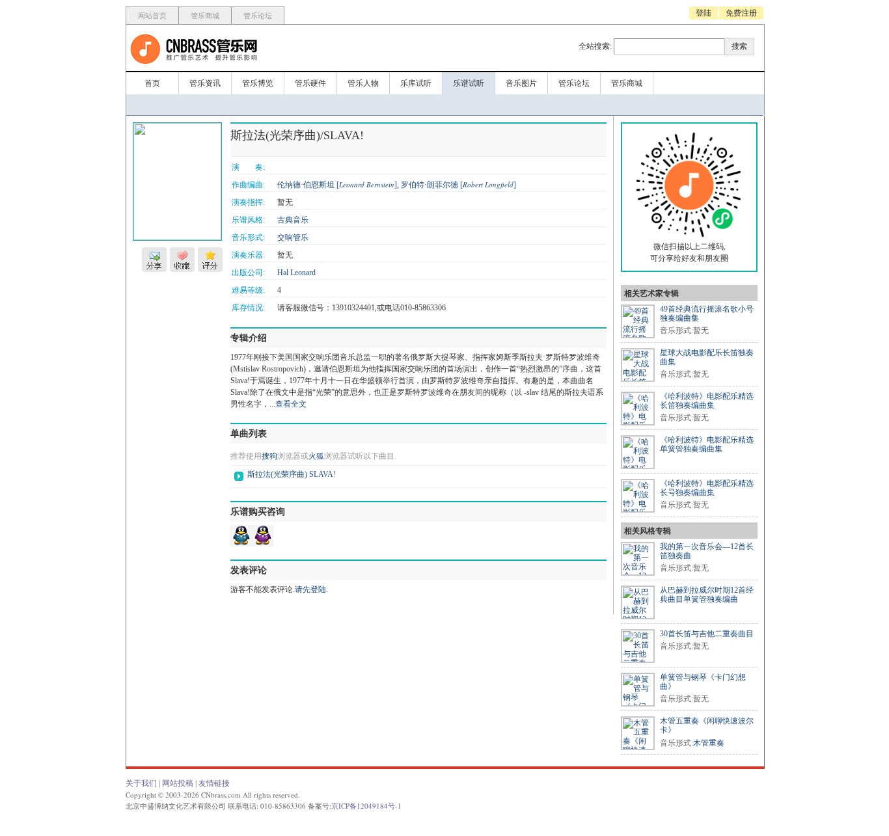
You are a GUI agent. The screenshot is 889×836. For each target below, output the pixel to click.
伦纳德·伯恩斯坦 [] (337, 184)
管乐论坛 (257, 16)
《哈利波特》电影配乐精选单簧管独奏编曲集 (707, 444)
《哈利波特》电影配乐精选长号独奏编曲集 (707, 488)
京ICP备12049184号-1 (366, 806)
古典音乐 (292, 219)
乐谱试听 (468, 83)
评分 (210, 259)
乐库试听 (415, 83)
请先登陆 (310, 589)
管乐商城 (205, 16)
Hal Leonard (296, 272)
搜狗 (269, 456)
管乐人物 (363, 83)
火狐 (316, 456)
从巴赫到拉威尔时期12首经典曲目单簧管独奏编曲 (707, 595)
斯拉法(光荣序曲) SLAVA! (291, 474)
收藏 (182, 259)
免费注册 (741, 13)
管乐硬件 (310, 83)
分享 (154, 259)
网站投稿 (177, 783)
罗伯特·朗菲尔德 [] (458, 184)
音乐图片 (521, 83)
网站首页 (152, 16)
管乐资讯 (205, 83)
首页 (152, 83)
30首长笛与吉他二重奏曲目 (707, 633)
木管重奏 (708, 743)
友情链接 (214, 783)
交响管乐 (292, 237)
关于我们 (141, 783)
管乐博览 (257, 83)
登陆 (703, 13)
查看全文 (291, 404)
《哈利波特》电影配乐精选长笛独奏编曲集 (707, 401)
